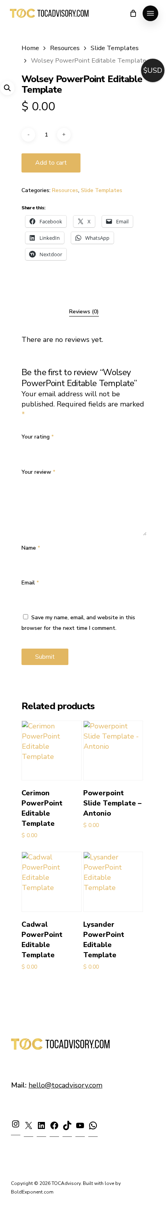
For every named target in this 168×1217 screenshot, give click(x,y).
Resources (65, 47)
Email (30, 582)
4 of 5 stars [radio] (63, 446)
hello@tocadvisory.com (65, 1085)
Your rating (37, 436)
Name (30, 548)
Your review (38, 472)
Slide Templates (115, 47)
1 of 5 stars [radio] (26, 446)
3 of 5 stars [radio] (51, 446)
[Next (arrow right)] (154, 608)
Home (30, 47)
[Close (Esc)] (142, 8)
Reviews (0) (84, 311)
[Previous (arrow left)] (13, 608)
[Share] (125, 8)
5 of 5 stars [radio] (76, 446)
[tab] (84, 312)
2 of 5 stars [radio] (39, 446)
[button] (7, 88)
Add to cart (51, 162)
